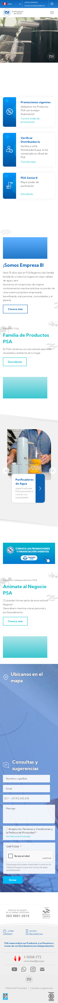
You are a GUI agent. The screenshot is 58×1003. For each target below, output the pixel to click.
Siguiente (52, 470)
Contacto (42, 969)
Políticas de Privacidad (16, 988)
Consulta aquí (28, 161)
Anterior (5, 470)
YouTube (14, 969)
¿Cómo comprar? (31, 2)
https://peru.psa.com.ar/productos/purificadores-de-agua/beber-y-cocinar (40, 488)
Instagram (33, 969)
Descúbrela (15, 361)
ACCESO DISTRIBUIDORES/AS (34, 6)
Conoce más (15, 309)
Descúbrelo (27, 194)
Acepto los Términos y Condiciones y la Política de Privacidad (29, 830)
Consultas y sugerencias (41, 988)
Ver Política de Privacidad (18, 836)
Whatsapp (52, 3)
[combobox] (6, 798)
